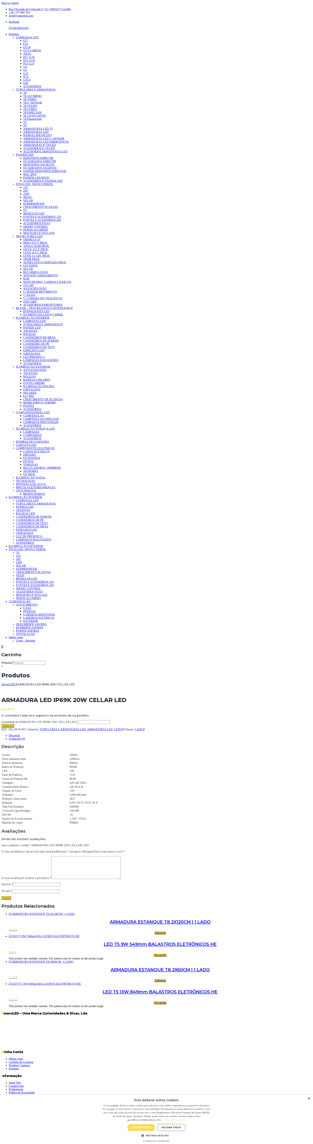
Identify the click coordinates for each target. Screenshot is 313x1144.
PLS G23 (28, 63)
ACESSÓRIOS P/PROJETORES (42, 304)
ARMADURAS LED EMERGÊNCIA (46, 141)
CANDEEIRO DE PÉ (36, 343)
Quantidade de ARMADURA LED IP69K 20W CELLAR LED (38, 721)
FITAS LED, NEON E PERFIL (34, 184)
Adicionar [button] (160, 932)
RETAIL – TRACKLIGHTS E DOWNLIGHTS (44, 308)
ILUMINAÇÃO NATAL (30, 477)
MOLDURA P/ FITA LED (39, 233)
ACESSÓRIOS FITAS (36, 223)
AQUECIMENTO (27, 604)
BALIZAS (29, 334)
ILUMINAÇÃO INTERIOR (32, 317)
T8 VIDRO (30, 99)
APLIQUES (30, 330)
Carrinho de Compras (21, 1062)
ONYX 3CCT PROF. (36, 249)
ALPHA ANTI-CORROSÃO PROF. (44, 262)
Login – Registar (25, 640)
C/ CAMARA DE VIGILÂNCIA (42, 298)
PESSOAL (29, 611)
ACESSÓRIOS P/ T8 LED (39, 148)
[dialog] (156, 1119)
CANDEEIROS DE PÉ (30, 519)
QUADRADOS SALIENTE (40, 167)
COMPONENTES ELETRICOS (35, 448)
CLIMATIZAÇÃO (20, 601)
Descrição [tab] (14, 735)
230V (26, 193)
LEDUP (12, 684)
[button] (156, 1135)
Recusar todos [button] (171, 1127)
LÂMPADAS (31, 431)
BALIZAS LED (25, 513)
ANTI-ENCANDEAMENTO (40, 275)
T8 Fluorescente (32, 118)
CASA (27, 607)
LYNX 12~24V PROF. (36, 255)
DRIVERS (29, 454)
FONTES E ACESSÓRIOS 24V (42, 220)
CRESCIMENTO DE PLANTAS (43, 399)
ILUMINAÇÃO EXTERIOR (33, 366)
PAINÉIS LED (25, 154)
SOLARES (29, 392)
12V (25, 187)
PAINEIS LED (25, 506)
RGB (26, 278)
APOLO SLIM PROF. (36, 246)
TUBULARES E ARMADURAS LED (63, 729)
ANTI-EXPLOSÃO (35, 288)
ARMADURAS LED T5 (38, 128)
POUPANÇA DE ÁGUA (31, 484)
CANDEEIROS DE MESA (39, 337)
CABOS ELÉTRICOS (36, 451)
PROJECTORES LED (29, 236)
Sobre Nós (15, 1082)
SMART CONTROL (35, 226)
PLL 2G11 (29, 60)
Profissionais (16, 1089)
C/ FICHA (29, 295)
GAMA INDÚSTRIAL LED (33, 412)
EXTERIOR (30, 621)
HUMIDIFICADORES (29, 627)
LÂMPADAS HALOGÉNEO (41, 360)
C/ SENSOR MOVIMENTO (40, 291)
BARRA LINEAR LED (37, 135)
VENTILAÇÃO (25, 634)
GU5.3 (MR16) (32, 50)
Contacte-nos (16, 1085)
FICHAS (28, 461)
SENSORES (30, 471)
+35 (11, 12)
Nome (7, 884)
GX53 (26, 79)
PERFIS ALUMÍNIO (35, 229)
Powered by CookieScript (156, 1141)
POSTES (28, 405)
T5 (24, 122)
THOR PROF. (31, 259)
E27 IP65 (28, 396)
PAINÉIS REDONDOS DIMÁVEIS (44, 171)
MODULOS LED (33, 213)
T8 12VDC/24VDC (34, 115)
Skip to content (10, 3)
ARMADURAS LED (36, 131)
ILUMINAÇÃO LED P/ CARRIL (43, 314)
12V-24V (28, 285)
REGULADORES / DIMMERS (42, 467)
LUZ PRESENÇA (34, 356)
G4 (25, 66)
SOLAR (28, 200)
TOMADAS (30, 464)
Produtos (14, 34)
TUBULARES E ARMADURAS (36, 89)
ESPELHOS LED (33, 350)
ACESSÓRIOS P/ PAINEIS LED (43, 180)
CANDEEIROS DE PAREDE (41, 340)
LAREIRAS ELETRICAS (38, 617)
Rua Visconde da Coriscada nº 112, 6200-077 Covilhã (40, 9)
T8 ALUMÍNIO (32, 96)
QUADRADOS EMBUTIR (39, 161)
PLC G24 (28, 57)
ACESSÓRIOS (32, 86)
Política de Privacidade (22, 1092)
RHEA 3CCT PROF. (35, 242)
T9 (24, 125)
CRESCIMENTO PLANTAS (40, 206)
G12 (25, 73)
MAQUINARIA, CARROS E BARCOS (47, 281)
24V (25, 190)
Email (6, 891)
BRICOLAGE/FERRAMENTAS (35, 487)
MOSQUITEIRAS (34, 493)
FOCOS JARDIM (33, 383)
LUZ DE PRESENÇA (29, 536)
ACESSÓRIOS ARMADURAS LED (45, 151)
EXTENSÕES (31, 458)
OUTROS (29, 474)
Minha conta (16, 637)
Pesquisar (6, 662)
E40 (25, 83)
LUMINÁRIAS (32, 435)
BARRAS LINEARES (36, 379)
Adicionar (8, 726)
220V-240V (30, 301)
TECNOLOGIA (25, 480)
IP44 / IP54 (29, 174)
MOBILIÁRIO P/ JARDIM (39, 402)
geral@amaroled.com (21, 15)
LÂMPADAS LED (27, 37)
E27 (25, 40)
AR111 (27, 53)
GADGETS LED (26, 444)
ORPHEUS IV (32, 239)
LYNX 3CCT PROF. (35, 252)
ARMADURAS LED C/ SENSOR (43, 138)
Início (4, 684)
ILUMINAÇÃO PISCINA (38, 386)
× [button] (309, 1098)
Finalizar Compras (19, 1065)
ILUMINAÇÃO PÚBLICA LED (35, 428)
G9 (25, 70)
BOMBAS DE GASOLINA (32, 441)
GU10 (26, 47)
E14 (25, 43)
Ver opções (160, 955)
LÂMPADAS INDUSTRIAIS (41, 422)
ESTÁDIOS (30, 265)
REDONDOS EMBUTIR (38, 158)
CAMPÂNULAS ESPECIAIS (41, 418)
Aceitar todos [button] (141, 1127)
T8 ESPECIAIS (32, 112)
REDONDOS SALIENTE (38, 164)
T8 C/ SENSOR (32, 102)
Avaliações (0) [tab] (17, 738)
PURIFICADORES (27, 630)
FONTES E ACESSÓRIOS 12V (42, 216)
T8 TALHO (30, 105)
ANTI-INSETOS (26, 490)
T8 (24, 92)
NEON (27, 197)
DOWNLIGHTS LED (36, 311)
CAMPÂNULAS (33, 415)
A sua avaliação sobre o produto (26, 878)
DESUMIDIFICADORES (31, 624)
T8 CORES (30, 109)
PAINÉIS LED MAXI (36, 177)
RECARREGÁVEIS (35, 272)
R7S (25, 76)
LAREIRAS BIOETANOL (39, 614)
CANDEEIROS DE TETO (39, 347)
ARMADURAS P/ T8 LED (39, 145)
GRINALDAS (31, 353)
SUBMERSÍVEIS (33, 203)
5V (25, 210)
